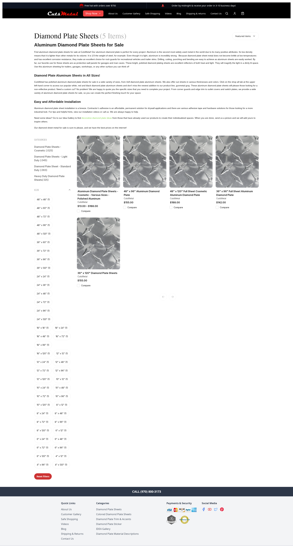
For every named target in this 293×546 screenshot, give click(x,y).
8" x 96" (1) (61, 422)
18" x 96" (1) (43, 345)
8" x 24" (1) (42, 413)
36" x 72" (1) (43, 250)
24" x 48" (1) (43, 293)
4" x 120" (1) (61, 464)
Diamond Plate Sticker (109, 524)
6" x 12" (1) (61, 430)
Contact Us (216, 13)
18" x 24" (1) (61, 327)
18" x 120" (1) (43, 353)
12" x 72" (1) (43, 370)
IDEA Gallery (103, 529)
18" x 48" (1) (43, 336)
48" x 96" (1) (43, 225)
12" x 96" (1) (61, 370)
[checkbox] (78, 211)
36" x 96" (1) (43, 259)
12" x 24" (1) (43, 362)
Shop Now (91, 13)
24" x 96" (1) (43, 310)
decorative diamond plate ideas (97, 118)
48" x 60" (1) (43, 208)
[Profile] (234, 13)
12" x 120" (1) (43, 379)
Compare (85, 211)
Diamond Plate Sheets (109, 509)
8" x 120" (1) (43, 430)
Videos (168, 13)
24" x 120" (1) (43, 319)
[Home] (63, 13)
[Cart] (242, 13)
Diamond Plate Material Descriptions (117, 533)
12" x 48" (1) (61, 362)
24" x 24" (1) (43, 276)
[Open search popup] (227, 13)
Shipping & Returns (72, 533)
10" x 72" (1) (43, 396)
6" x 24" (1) (42, 439)
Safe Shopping (152, 13)
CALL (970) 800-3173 (146, 491)
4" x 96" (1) (43, 464)
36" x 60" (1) (43, 242)
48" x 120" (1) (44, 233)
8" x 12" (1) (61, 404)
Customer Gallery (131, 13)
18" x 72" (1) (62, 336)
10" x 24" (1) (43, 387)
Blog (179, 13)
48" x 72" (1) (43, 216)
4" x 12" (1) (61, 456)
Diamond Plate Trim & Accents (113, 519)
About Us (113, 13)
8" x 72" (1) (42, 422)
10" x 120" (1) (43, 404)
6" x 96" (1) (61, 447)
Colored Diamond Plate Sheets (113, 514)
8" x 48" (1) (61, 413)
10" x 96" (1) (62, 396)
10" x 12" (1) (62, 379)
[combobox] (245, 36)
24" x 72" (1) (43, 302)
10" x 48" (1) (62, 387)
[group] (52, 332)
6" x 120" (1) (43, 456)
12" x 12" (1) (62, 353)
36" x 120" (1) (43, 268)
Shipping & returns (196, 13)
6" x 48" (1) (61, 439)
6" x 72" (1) (42, 447)
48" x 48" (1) (43, 199)
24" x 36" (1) (43, 285)
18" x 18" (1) (43, 327)
